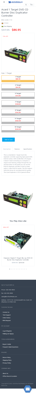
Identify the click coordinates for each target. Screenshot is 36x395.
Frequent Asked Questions (10, 347)
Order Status (6, 317)
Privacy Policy (7, 363)
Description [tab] (7, 149)
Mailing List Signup (8, 333)
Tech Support (7, 315)
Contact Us (6, 312)
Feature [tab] (17, 149)
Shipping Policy (7, 360)
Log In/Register (7, 331)
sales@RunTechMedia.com (9, 296)
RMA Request (7, 320)
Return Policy (7, 357)
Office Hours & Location (10, 376)
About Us (5, 373)
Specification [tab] (28, 149)
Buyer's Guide (7, 344)
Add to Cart (8, 139)
